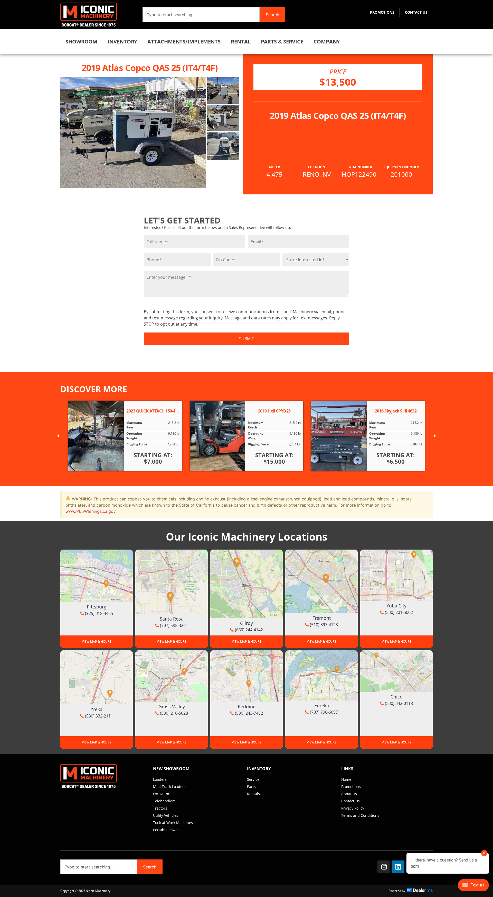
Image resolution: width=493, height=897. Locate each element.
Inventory (122, 41)
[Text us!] (473, 886)
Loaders (160, 779)
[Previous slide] (58, 435)
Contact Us (416, 12)
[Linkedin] (398, 866)
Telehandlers (164, 801)
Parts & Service (282, 41)
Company (327, 41)
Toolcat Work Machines (173, 822)
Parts (251, 786)
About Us (349, 793)
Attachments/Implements (184, 41)
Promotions (382, 12)
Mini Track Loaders (169, 786)
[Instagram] (383, 866)
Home (346, 779)
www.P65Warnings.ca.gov (90, 511)
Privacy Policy (352, 808)
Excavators (162, 793)
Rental (240, 41)
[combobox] (201, 14)
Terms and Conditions (360, 815)
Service (253, 779)
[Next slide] (435, 435)
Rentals (253, 793)
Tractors (160, 808)
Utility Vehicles (165, 815)
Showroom (81, 41)
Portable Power (166, 829)
